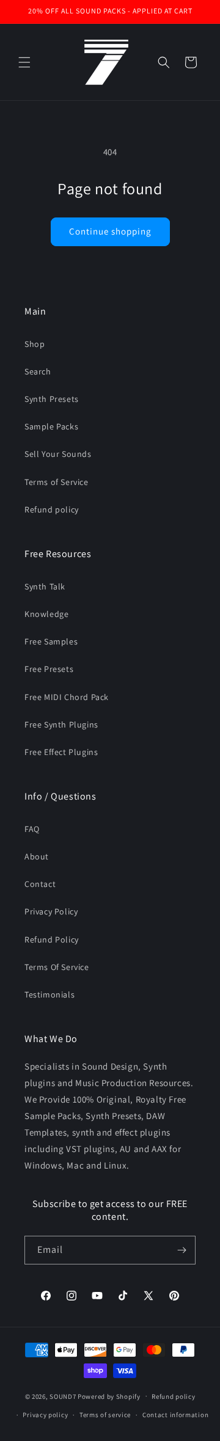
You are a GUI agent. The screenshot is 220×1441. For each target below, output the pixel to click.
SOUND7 (63, 1396)
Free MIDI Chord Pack (66, 696)
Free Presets (48, 668)
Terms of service (105, 1414)
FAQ (32, 828)
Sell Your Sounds (58, 453)
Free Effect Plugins (61, 751)
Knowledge (46, 613)
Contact (40, 883)
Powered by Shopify (109, 1396)
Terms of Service (56, 481)
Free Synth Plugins (61, 724)
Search (37, 371)
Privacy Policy (51, 911)
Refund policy (51, 509)
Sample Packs (51, 426)
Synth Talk (44, 586)
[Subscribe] (181, 1250)
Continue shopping (110, 231)
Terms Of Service (56, 966)
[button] (24, 62)
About (36, 856)
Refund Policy (51, 939)
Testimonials (49, 994)
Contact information (175, 1414)
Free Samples (51, 641)
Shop (34, 343)
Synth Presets (51, 398)
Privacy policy (45, 1414)
